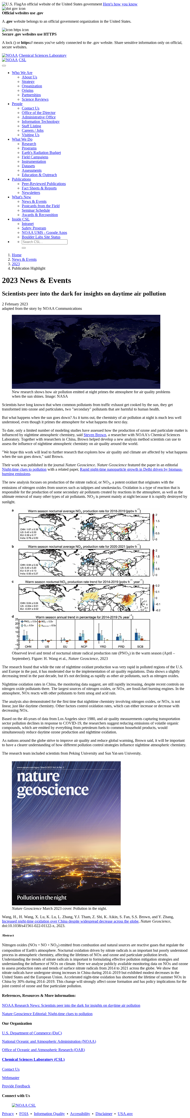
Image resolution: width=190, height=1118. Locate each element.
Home (17, 255)
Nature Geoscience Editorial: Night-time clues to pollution (47, 1014)
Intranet (28, 224)
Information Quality (49, 1114)
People (17, 104)
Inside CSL (21, 219)
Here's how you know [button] (120, 4)
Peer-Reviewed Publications (44, 184)
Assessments (32, 170)
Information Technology (41, 121)
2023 (16, 264)
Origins (27, 90)
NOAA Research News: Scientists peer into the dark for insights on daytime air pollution (71, 1005)
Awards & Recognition (40, 215)
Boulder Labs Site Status (41, 237)
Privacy (8, 1114)
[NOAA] (10, 55)
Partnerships (31, 95)
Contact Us (30, 108)
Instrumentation (34, 161)
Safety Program (34, 228)
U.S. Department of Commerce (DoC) (32, 1033)
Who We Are (22, 73)
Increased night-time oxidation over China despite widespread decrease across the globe (70, 921)
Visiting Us (30, 135)
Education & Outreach (39, 175)
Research (29, 144)
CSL (22, 60)
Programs (29, 148)
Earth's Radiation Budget (41, 152)
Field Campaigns (35, 157)
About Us (29, 77)
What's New (21, 197)
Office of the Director (38, 113)
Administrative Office (39, 117)
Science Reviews (35, 99)
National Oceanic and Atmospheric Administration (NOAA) (49, 1041)
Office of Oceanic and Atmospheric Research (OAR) (43, 1050)
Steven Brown (95, 435)
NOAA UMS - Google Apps (44, 232)
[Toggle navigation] (4, 65)
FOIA (23, 1114)
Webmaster (10, 1078)
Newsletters (31, 192)
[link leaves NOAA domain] (66, 904)
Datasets (28, 166)
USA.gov (125, 1114)
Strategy (28, 81)
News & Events (34, 201)
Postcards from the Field (41, 206)
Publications (21, 179)
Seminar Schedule (36, 210)
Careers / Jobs (33, 130)
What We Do (22, 139)
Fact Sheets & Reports (39, 188)
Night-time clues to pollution (24, 469)
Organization (32, 86)
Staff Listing (31, 126)
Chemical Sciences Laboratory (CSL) (33, 1059)
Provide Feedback (16, 1086)
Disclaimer (103, 1114)
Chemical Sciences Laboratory (43, 55)
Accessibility (80, 1114)
